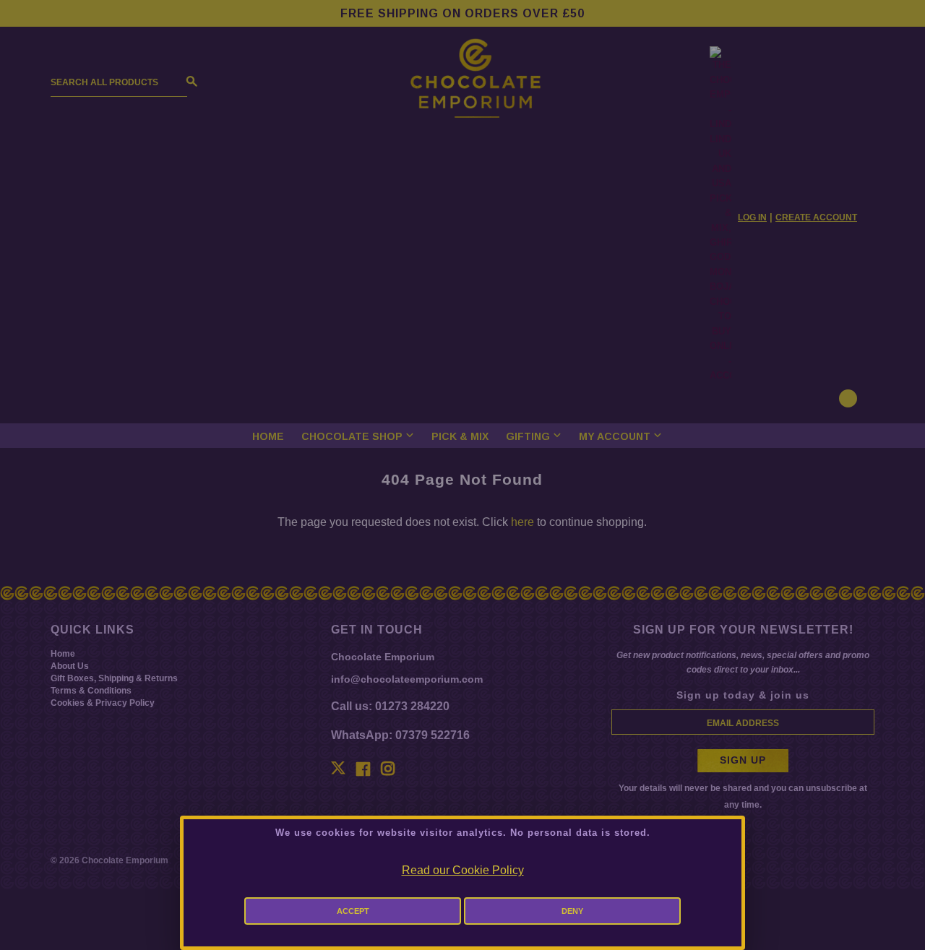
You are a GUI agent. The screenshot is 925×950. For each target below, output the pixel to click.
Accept (353, 911)
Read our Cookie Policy (463, 870)
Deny (572, 911)
